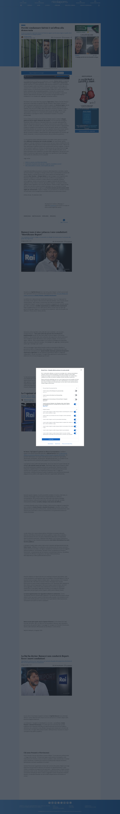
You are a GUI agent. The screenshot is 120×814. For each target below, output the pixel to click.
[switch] (75, 391)
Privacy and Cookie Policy (67, 443)
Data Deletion (50, 443)
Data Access (57, 443)
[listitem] (60, 388)
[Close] (81, 370)
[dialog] (60, 407)
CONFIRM (51, 439)
